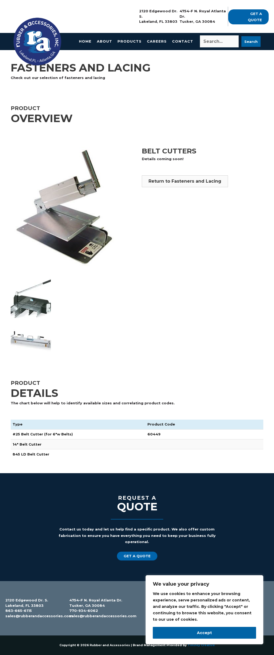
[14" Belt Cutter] (31, 297)
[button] (248, 16)
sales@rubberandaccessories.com (39, 616)
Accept (204, 632)
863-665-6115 (18, 610)
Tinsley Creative (201, 645)
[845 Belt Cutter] (31, 338)
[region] (204, 609)
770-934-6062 (83, 610)
